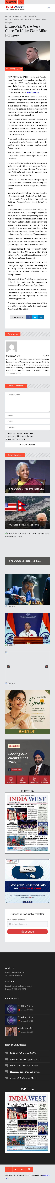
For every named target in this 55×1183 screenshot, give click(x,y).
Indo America (30, 16)
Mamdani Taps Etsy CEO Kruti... (25, 1072)
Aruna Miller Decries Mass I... (24, 1078)
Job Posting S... (25, 1028)
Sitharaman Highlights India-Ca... (26, 488)
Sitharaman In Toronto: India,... (25, 560)
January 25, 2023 (15, 69)
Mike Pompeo (33, 92)
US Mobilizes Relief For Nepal (24, 524)
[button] (27, 589)
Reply (46, 355)
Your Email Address (16, 919)
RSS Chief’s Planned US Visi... (24, 1053)
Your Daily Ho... (25, 1005)
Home (8, 16)
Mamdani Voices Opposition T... (25, 1059)
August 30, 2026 (27, 1010)
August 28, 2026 (27, 1032)
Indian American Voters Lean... (25, 1065)
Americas (17, 16)
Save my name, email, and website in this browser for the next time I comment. (20, 436)
